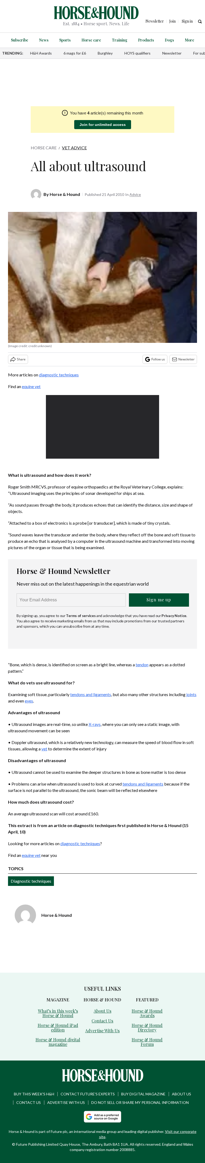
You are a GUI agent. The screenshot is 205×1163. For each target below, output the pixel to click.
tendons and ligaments (90, 694)
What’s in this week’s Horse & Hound (58, 1013)
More (189, 40)
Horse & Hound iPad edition (58, 1027)
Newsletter (172, 53)
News (44, 40)
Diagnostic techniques (31, 880)
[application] (102, 427)
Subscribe (19, 40)
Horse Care (44, 147)
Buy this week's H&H (34, 1094)
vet (44, 748)
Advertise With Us (102, 1030)
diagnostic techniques (59, 374)
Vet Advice (74, 147)
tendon (142, 664)
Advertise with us (66, 1102)
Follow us (158, 359)
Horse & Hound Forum (147, 1042)
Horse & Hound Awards (147, 1013)
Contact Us (102, 1021)
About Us (102, 1011)
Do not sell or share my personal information (140, 1102)
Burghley (105, 53)
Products (146, 40)
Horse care (91, 40)
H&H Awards (41, 53)
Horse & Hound (65, 194)
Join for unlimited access (103, 124)
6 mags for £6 (75, 53)
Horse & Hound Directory (147, 1027)
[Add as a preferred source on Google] (102, 1117)
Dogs (169, 40)
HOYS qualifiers (137, 53)
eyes (29, 700)
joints (191, 694)
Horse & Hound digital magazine (58, 1042)
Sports (65, 40)
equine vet (31, 386)
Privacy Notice (173, 615)
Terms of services (81, 615)
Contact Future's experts (88, 1094)
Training (119, 40)
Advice (135, 194)
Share (21, 359)
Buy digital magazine (143, 1094)
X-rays (95, 724)
